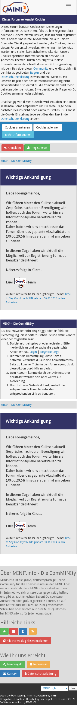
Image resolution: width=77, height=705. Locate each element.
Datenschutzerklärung (15, 77)
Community (40, 68)
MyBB (54, 695)
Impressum (39, 664)
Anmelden (14, 147)
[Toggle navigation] (68, 5)
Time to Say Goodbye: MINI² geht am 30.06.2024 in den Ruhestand (38, 298)
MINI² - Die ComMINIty (16, 160)
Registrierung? (49, 351)
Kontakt (11, 673)
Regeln (34, 72)
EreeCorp (45, 699)
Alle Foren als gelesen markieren (27, 640)
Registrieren (39, 147)
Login (33, 351)
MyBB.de (31, 695)
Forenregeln (14, 664)
